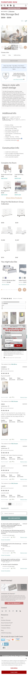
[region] (14, 665)
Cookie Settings (14, 668)
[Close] (26, 658)
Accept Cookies (14, 672)
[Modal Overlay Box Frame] (14, 337)
